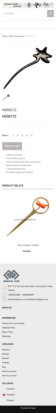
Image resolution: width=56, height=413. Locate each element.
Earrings (5, 354)
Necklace (6, 350)
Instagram (10, 394)
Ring (4, 367)
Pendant (5, 363)
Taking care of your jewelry (13, 323)
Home (5, 36)
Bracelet (5, 358)
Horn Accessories (9, 376)
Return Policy (7, 332)
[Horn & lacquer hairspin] (28, 216)
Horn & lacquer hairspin (28, 245)
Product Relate (12, 185)
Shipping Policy (8, 328)
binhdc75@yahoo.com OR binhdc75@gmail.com (28, 299)
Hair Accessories (16, 36)
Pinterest (10, 400)
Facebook (10, 389)
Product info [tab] (12, 146)
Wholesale (6, 336)
